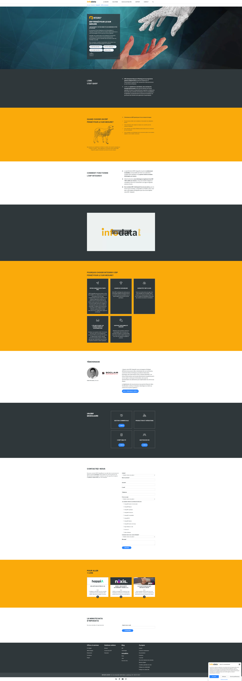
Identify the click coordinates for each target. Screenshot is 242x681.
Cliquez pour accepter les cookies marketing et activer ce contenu (121, 232)
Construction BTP (108, 650)
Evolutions (141, 655)
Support (137, 1)
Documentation (142, 653)
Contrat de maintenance (144, 650)
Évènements (89, 653)
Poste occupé (125, 497)
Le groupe (106, 1)
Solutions (115, 1)
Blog (123, 645)
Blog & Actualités (127, 1)
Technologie (124, 650)
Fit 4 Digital (89, 648)
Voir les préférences (234, 676)
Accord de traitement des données (146, 660)
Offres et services (93, 645)
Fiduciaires (106, 653)
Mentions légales (142, 662)
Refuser (224, 676)
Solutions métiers (110, 645)
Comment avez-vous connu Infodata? (130, 534)
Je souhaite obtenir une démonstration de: (132, 501)
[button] (239, 664)
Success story (125, 660)
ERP (122, 648)
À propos (142, 645)
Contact (146, 1)
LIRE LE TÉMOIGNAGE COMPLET (130, 391)
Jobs (123, 658)
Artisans (106, 648)
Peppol (88, 657)
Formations (89, 655)
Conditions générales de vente (145, 664)
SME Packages (90, 650)
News (123, 655)
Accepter (214, 676)
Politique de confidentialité (144, 667)
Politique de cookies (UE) (144, 669)
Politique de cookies (224, 679)
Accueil (88, 5)
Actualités (125, 653)
